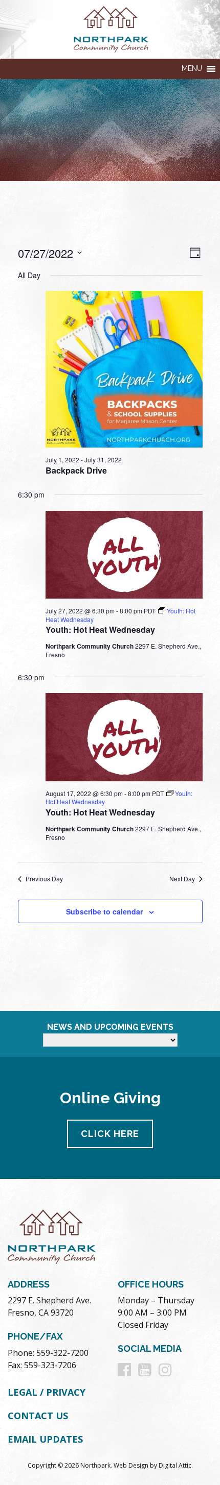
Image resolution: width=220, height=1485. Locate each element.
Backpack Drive (76, 470)
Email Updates (45, 1439)
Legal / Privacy (46, 1392)
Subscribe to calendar (104, 911)
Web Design (131, 1465)
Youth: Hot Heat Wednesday (100, 629)
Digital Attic (175, 1465)
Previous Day (44, 879)
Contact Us (38, 1415)
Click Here (110, 1133)
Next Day (182, 879)
